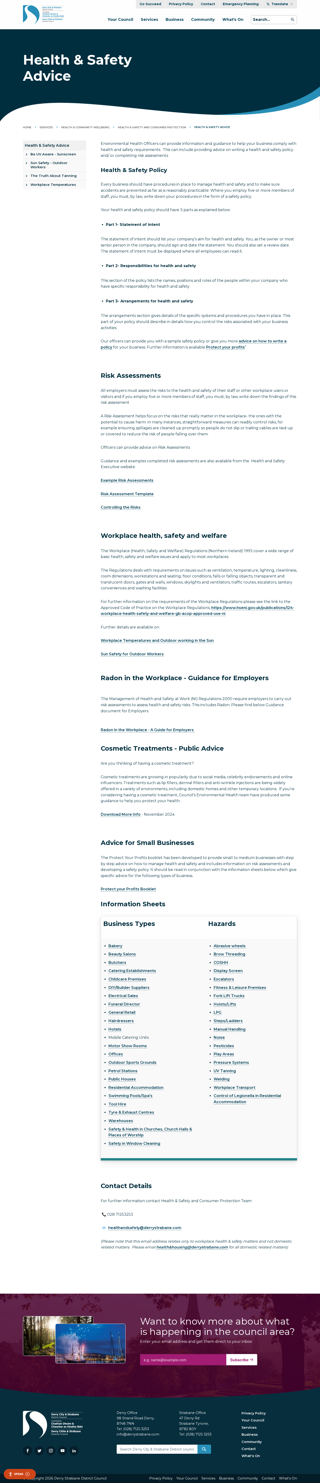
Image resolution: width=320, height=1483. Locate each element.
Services (149, 19)
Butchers (117, 962)
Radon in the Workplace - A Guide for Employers (148, 730)
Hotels (114, 1029)
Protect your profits (225, 347)
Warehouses (120, 1121)
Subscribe (239, 1359)
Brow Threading (229, 954)
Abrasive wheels (230, 946)
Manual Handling (230, 1029)
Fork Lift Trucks (229, 996)
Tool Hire (117, 1104)
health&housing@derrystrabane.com (192, 1247)
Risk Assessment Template (127, 494)
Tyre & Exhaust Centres (131, 1112)
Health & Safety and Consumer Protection (152, 127)
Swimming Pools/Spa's (130, 1096)
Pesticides (224, 1046)
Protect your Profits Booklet (128, 889)
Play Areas (224, 1054)
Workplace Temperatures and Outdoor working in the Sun (157, 640)
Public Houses (122, 1079)
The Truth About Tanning (53, 176)
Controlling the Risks (121, 507)
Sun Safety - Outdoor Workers (48, 165)
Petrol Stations (123, 1071)
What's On (232, 19)
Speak (18, 1474)
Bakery (115, 946)
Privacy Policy (181, 4)
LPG (217, 1012)
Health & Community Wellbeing (85, 127)
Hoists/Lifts (225, 1004)
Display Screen (228, 971)
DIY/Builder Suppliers (128, 987)
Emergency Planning (241, 4)
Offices (115, 1054)
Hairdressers (121, 1021)
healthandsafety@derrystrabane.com (144, 1228)
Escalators (224, 979)
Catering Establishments (132, 971)
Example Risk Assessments (127, 480)
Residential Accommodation (136, 1087)
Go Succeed (150, 4)
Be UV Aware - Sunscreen (53, 154)
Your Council (120, 19)
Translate (280, 4)
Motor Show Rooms (127, 1046)
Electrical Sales (123, 996)
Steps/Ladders (228, 1021)
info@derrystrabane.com (138, 1434)
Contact (208, 4)
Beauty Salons (122, 954)
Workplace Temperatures (53, 185)
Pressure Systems (231, 1062)
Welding (222, 1079)
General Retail (121, 1012)
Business (175, 19)
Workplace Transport (234, 1087)
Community (203, 19)
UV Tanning (225, 1071)
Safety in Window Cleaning (134, 1143)
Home (27, 127)
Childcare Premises (127, 979)
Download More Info (121, 814)
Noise (219, 1037)
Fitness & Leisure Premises (240, 987)
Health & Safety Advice (47, 145)
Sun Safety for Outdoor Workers (132, 654)
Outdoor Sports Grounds (132, 1062)
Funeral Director (124, 1004)
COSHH (221, 962)
